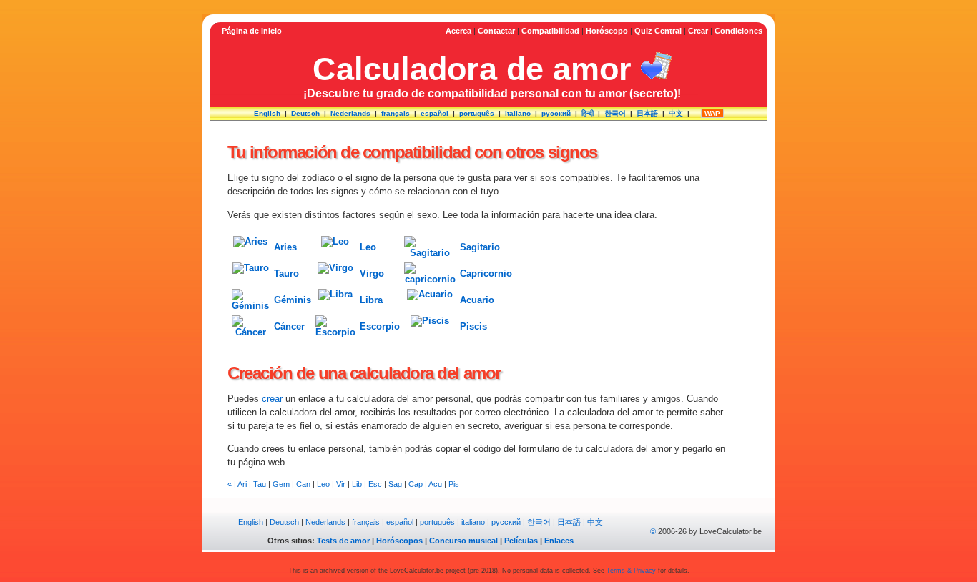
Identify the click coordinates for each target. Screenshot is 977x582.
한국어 (615, 113)
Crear (698, 30)
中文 (676, 113)
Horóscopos (399, 540)
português (476, 113)
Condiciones (738, 30)
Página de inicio (252, 30)
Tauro (286, 273)
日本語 (647, 113)
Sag (395, 484)
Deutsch (305, 113)
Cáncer (289, 326)
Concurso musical (463, 540)
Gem (281, 484)
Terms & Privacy (631, 570)
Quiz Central (658, 30)
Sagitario (480, 247)
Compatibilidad (550, 30)
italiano (518, 113)
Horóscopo (607, 30)
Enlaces (559, 540)
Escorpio (380, 326)
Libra (371, 300)
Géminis (292, 300)
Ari (242, 484)
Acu (435, 484)
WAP (712, 113)
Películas (521, 540)
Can (303, 484)
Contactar (496, 30)
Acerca (458, 30)
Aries (285, 247)
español (434, 113)
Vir (340, 484)
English (267, 113)
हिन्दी (587, 113)
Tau (259, 484)
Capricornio (486, 273)
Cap (415, 484)
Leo (368, 247)
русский (556, 113)
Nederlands (350, 113)
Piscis (473, 326)
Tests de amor (343, 540)
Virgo (372, 273)
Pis (453, 484)
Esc (375, 484)
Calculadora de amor (472, 69)
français (395, 113)
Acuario (477, 300)
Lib (357, 484)
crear (272, 398)
